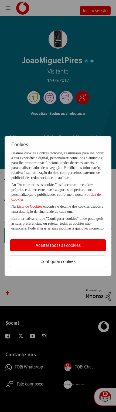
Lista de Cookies (30, 206)
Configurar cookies (58, 261)
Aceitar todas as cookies (58, 245)
